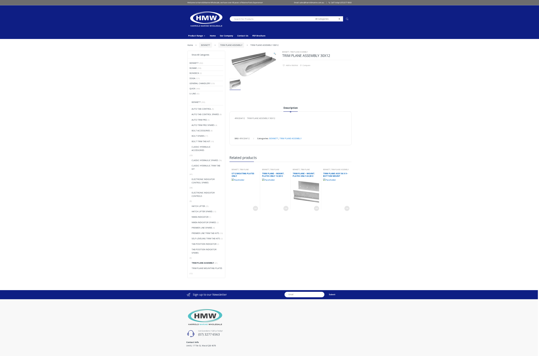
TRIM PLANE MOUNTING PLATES (240, 170)
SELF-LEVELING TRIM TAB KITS (206, 238)
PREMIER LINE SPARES (202, 227)
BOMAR (193, 68)
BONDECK (194, 73)
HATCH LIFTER (198, 206)
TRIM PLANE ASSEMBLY (231, 45)
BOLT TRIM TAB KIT (201, 141)
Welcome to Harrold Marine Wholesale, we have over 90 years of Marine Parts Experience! (225, 2)
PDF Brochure (258, 35)
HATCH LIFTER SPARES (202, 211)
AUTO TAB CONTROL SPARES (205, 114)
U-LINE (192, 93)
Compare (306, 65)
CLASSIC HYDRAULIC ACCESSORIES (201, 148)
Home (213, 35)
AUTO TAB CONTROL (201, 109)
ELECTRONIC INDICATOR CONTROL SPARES (203, 181)
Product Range (195, 35)
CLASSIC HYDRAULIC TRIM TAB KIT (206, 167)
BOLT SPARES (198, 136)
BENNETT (205, 45)
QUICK (192, 88)
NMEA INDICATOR (200, 217)
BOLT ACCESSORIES (201, 130)
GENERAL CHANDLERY (199, 83)
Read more (255, 208)
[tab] (290, 109)
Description (290, 108)
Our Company (226, 35)
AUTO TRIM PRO (199, 119)
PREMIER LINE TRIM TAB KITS (205, 233)
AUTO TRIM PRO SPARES (203, 125)
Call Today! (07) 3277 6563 (341, 2)
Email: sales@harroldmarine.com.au (309, 2)
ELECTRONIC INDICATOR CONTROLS (203, 194)
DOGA (192, 78)
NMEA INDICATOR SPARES (204, 222)
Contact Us (242, 35)
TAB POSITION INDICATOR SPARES (204, 251)
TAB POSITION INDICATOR (204, 244)
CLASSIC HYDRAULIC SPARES (205, 160)
